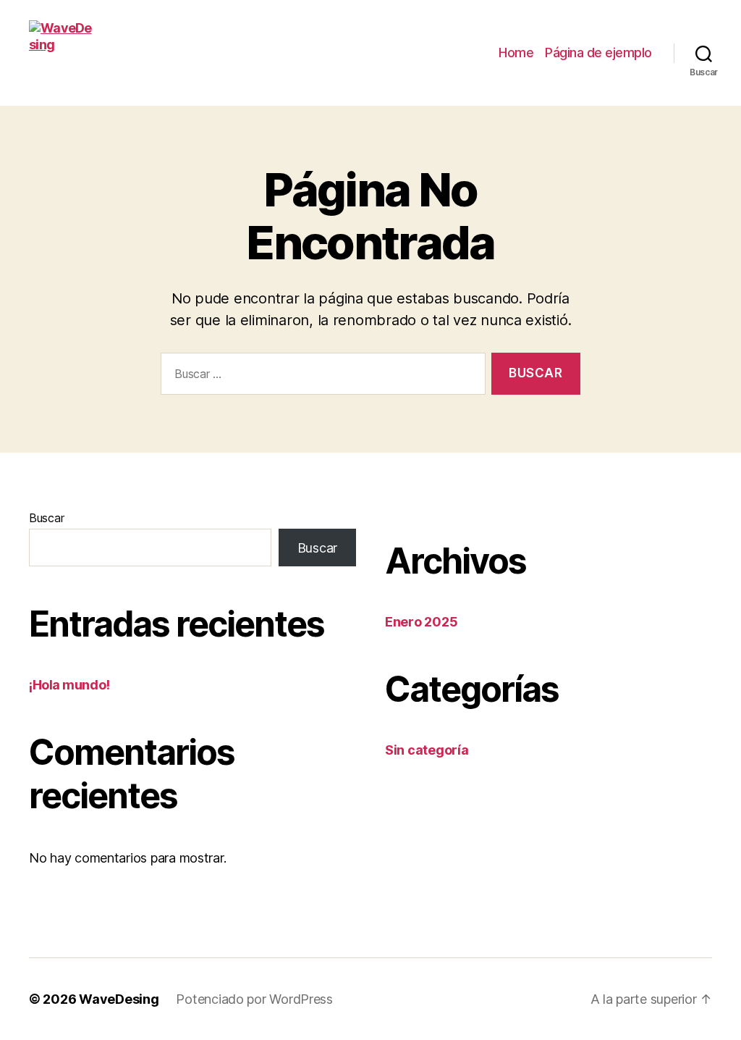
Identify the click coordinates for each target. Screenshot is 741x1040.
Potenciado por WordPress (254, 999)
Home (516, 52)
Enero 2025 (421, 621)
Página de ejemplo (598, 52)
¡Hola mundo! (69, 684)
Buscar (46, 518)
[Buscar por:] (320, 377)
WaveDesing (118, 999)
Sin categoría (427, 750)
